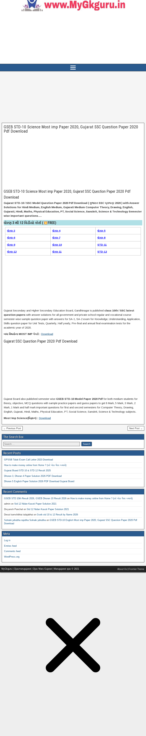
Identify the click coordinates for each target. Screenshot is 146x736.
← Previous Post (12, 428)
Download (47, 333)
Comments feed (12, 551)
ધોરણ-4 (56, 230)
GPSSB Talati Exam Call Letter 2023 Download (28, 459)
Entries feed (10, 546)
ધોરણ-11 (57, 251)
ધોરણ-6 (11, 237)
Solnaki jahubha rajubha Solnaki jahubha (25, 520)
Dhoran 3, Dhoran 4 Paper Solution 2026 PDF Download (33, 476)
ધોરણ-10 (57, 244)
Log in (7, 540)
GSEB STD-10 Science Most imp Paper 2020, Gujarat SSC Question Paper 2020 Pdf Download (71, 129)
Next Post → (136, 428)
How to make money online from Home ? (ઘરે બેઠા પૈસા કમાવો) (35, 465)
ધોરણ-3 (11, 230)
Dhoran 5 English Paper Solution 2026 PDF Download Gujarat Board (39, 481)
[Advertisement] (73, 37)
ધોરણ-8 (101, 237)
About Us (122, 569)
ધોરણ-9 (11, 244)
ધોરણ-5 (101, 230)
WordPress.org (11, 556)
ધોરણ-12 (12, 251)
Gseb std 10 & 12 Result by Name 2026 (57, 514)
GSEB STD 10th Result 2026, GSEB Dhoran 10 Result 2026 (35, 498)
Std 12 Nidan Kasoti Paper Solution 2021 (35, 503)
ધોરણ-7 (56, 237)
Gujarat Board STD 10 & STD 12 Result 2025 (27, 470)
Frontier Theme (136, 569)
